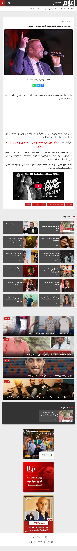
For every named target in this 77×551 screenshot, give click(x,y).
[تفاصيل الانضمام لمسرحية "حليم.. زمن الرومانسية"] (30, 271)
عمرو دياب (36, 204)
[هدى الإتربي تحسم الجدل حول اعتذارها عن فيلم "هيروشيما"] (67, 300)
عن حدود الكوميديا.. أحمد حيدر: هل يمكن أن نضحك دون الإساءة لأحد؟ (50, 270)
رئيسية (43, 204)
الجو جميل (69, 204)
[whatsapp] (34, 85)
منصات (39, 9)
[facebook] (42, 85)
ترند (45, 9)
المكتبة (32, 9)
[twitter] (38, 85)
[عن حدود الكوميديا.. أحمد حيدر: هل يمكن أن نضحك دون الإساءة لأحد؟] (67, 271)
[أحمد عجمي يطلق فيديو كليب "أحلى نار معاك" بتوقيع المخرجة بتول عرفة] (30, 300)
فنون (50, 9)
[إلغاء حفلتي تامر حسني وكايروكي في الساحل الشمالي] (30, 256)
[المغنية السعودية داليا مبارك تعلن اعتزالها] (30, 285)
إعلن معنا (29, 542)
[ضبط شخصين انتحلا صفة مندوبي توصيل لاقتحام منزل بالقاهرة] (38, 326)
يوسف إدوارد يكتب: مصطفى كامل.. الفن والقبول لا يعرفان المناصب (50, 226)
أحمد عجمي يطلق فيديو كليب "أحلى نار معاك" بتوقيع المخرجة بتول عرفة (13, 299)
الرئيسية (70, 9)
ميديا (56, 9)
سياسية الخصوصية (40, 542)
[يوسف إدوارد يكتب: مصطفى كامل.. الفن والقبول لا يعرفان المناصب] (67, 227)
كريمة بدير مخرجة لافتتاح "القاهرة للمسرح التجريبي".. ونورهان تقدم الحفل (14, 241)
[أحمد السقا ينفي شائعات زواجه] (30, 227)
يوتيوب (28, 204)
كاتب (47, 80)
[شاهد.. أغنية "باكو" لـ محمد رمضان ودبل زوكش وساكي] (67, 256)
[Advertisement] (38, 116)
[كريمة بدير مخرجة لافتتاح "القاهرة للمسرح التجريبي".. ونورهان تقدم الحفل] (30, 242)
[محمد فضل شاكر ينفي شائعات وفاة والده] (67, 242)
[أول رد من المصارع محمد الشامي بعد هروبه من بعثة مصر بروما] (38, 368)
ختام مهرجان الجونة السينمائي (55, 204)
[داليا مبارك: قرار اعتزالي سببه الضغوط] (67, 285)
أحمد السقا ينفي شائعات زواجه (13, 224)
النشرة (63, 9)
